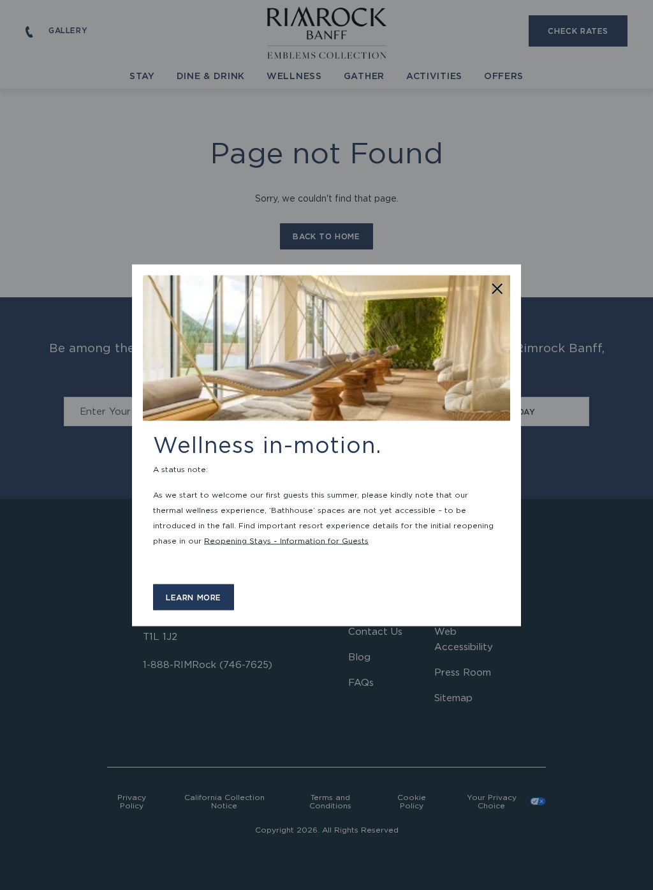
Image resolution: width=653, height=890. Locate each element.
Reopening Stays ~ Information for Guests (286, 540)
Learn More (193, 597)
